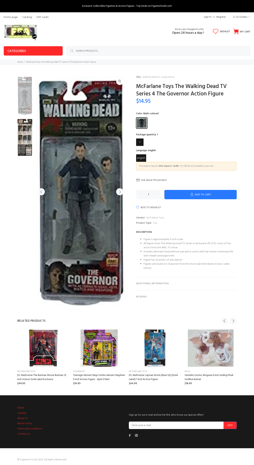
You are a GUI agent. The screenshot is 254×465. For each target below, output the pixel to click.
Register (221, 17)
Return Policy (24, 423)
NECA (187, 371)
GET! (230, 425)
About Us (22, 418)
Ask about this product (154, 180)
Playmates (79, 371)
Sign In (207, 17)
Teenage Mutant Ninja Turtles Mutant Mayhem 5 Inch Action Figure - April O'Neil (99, 377)
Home (20, 62)
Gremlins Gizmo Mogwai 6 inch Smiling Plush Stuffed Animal (209, 377)
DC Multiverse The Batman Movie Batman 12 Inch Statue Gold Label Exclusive (41, 377)
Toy (155, 223)
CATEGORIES (16, 51)
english (141, 158)
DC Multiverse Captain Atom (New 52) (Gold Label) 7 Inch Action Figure (153, 377)
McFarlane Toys (155, 218)
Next (119, 191)
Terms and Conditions (29, 429)
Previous (41, 191)
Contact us (23, 434)
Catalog (21, 413)
